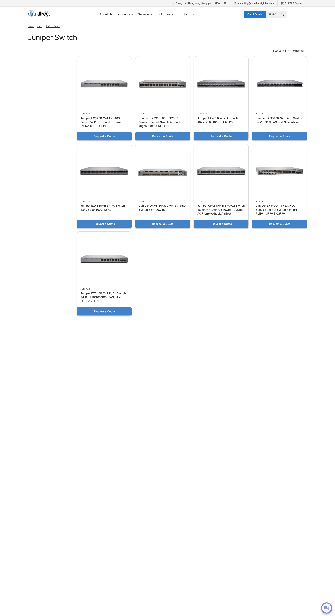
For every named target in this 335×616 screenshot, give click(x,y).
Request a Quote (104, 136)
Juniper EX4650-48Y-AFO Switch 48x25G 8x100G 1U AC (102, 207)
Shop (39, 26)
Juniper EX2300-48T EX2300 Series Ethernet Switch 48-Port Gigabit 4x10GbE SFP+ (159, 122)
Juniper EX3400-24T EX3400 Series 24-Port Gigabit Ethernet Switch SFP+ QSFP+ (101, 122)
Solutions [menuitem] (164, 14)
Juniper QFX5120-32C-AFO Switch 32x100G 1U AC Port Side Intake (279, 120)
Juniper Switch (53, 26)
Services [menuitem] (144, 14)
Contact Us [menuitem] (186, 14)
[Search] (282, 14)
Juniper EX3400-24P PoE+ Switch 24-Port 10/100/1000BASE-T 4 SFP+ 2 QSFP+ (103, 297)
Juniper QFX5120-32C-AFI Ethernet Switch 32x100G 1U (162, 207)
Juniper (85, 114)
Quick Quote (254, 14)
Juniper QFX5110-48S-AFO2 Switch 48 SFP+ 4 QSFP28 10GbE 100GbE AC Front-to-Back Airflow (221, 209)
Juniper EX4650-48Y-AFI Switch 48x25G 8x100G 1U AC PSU (218, 120)
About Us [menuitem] (106, 14)
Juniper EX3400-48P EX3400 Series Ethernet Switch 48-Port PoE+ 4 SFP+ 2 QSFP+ (276, 209)
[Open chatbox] (326, 608)
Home (31, 26)
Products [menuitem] (124, 14)
